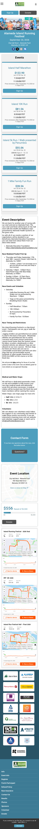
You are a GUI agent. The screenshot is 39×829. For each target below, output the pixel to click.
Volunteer (5, 810)
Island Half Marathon (19, 68)
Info (3, 772)
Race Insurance (7, 791)
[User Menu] (36, 4)
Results (4, 798)
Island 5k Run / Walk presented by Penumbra (19, 141)
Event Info (5, 775)
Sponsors (5, 806)
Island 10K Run (20, 104)
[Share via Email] (21, 49)
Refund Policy (6, 787)
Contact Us (5, 795)
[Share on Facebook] (13, 49)
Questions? (19, 452)
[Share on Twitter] (17, 49)
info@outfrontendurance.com (13, 421)
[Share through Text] (25, 49)
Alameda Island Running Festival (19, 35)
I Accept (19, 826)
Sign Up (10, 13)
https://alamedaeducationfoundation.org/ (21, 248)
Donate (28, 13)
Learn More (21, 822)
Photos (4, 802)
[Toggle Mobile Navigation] (2, 4)
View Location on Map (18, 488)
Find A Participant (8, 783)
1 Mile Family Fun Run (19, 181)
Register (4, 779)
